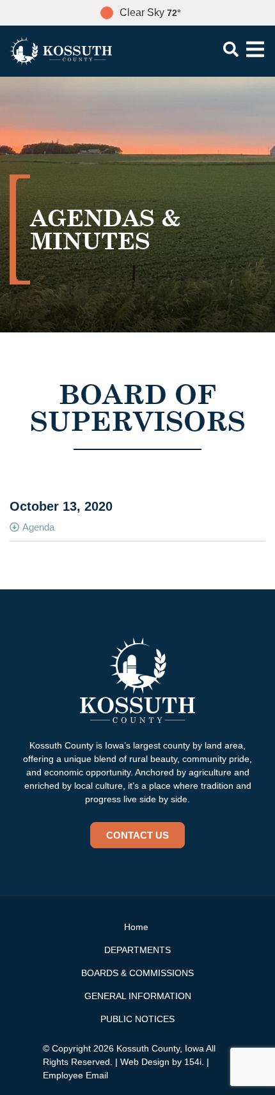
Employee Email (75, 1075)
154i (192, 1062)
